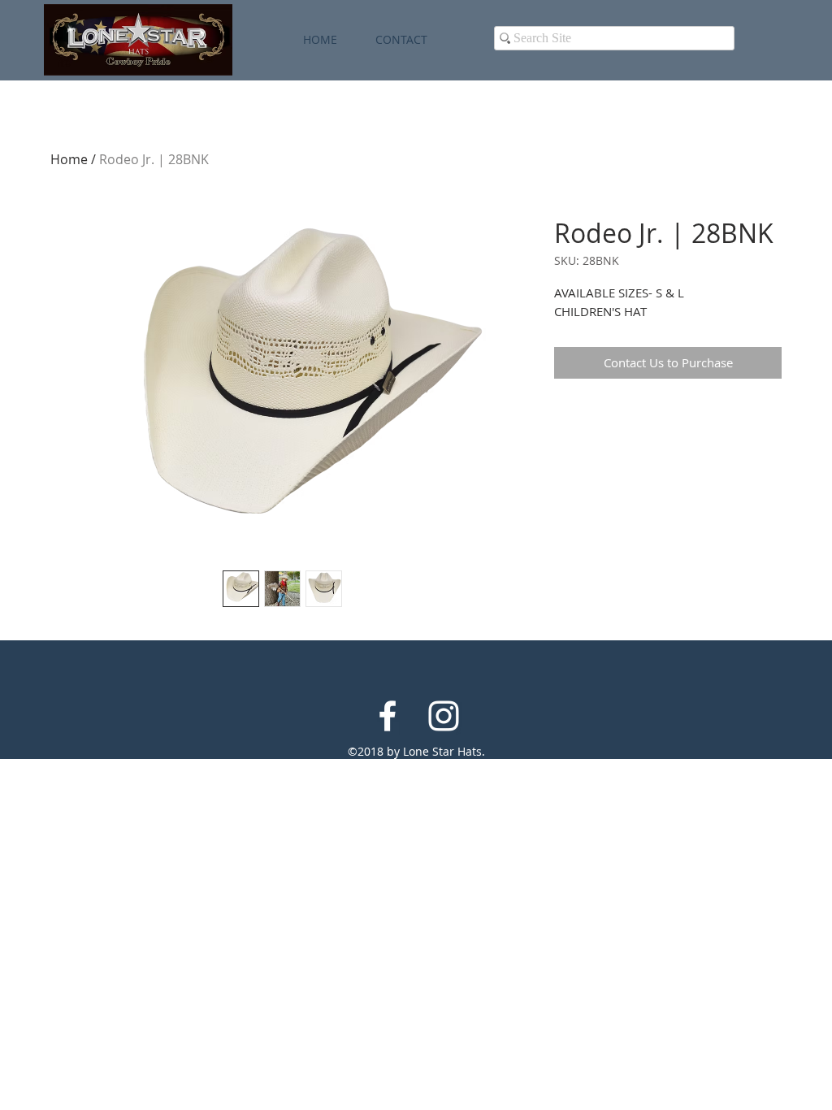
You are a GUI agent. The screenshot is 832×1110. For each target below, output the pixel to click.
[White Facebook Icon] (387, 716)
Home (69, 159)
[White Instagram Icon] (443, 716)
